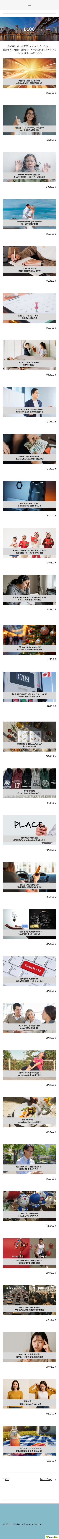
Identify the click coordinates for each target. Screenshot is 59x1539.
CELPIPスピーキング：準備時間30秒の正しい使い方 (23, 282)
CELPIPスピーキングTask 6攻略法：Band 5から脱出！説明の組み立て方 (23, 423)
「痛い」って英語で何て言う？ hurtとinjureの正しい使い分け (22, 1086)
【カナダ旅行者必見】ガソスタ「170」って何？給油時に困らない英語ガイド (23, 709)
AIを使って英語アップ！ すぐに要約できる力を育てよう (22, 517)
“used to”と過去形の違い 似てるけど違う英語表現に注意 (23, 1368)
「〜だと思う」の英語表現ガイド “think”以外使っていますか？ (21, 945)
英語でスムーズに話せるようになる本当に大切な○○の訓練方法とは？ (22, 94)
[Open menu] (29, 5)
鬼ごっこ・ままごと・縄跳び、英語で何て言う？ (22, 376)
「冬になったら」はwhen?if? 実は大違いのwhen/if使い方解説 (23, 660)
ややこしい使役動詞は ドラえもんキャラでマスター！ (23, 1227)
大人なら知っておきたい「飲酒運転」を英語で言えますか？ (21, 898)
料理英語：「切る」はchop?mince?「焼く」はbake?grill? (22, 757)
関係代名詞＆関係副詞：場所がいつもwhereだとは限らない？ (22, 851)
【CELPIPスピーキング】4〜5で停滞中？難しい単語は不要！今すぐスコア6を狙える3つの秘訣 (23, 612)
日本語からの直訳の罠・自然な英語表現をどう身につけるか (22, 992)
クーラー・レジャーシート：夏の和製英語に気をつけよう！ (22, 1462)
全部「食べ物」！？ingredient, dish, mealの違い (23, 1133)
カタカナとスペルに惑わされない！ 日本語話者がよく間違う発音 (22, 1274)
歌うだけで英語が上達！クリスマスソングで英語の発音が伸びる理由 (22, 564)
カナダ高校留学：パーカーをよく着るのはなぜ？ (22, 804)
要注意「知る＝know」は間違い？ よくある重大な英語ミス (23, 141)
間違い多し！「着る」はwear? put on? (22, 1415)
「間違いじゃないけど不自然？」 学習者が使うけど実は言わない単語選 (23, 1321)
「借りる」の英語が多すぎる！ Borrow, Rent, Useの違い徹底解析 (21, 470)
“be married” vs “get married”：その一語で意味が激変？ (23, 235)
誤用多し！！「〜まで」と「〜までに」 (22, 329)
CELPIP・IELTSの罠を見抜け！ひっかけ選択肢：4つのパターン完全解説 (23, 188)
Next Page (48, 1479)
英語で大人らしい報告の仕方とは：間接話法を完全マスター (22, 1180)
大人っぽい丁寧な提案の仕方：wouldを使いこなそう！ (23, 1039)
